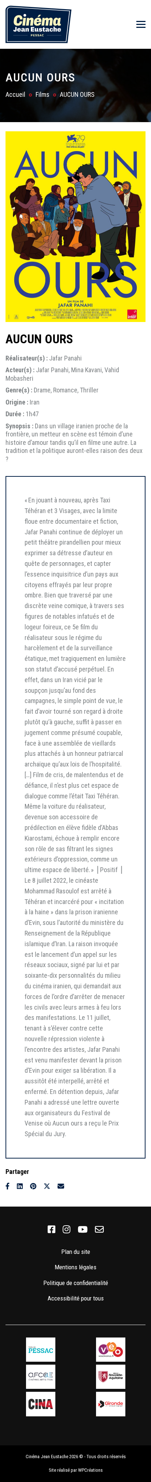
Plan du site (75, 1251)
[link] (51, 1230)
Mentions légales (75, 1267)
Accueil (15, 94)
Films (42, 94)
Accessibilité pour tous (76, 1298)
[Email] (61, 1186)
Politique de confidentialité (75, 1283)
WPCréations (90, 1470)
